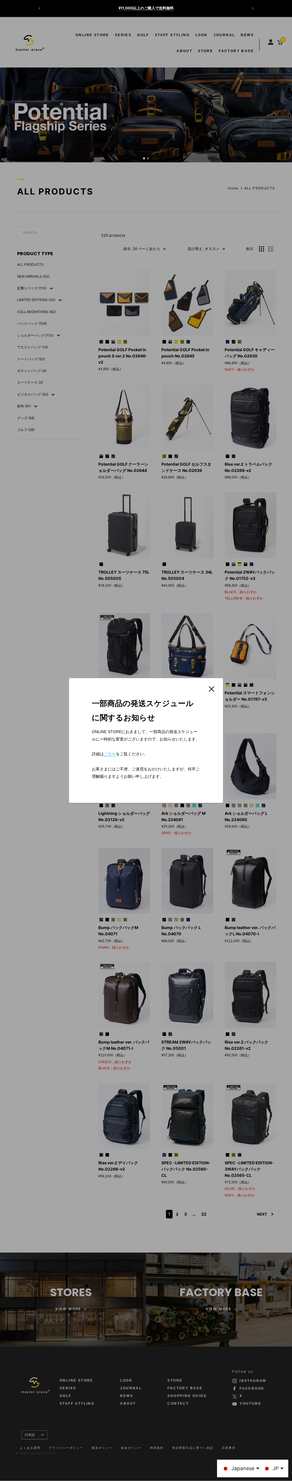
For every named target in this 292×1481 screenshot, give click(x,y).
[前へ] (39, 8)
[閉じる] (211, 688)
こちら (110, 754)
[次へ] (252, 8)
